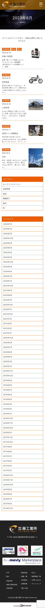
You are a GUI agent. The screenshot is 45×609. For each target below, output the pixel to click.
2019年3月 (7, 404)
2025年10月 (8, 238)
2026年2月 (7, 234)
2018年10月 (8, 428)
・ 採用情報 (23, 584)
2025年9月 (7, 243)
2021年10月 (8, 314)
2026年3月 (7, 229)
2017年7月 (7, 456)
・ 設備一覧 (23, 576)
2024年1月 (7, 281)
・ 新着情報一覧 (35, 576)
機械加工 (6, 198)
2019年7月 (7, 390)
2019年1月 (7, 414)
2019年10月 (8, 376)
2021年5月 (7, 323)
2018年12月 (8, 418)
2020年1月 (7, 366)
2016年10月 (8, 485)
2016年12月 (8, 475)
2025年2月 (7, 257)
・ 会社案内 (23, 580)
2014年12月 (8, 508)
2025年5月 (7, 252)
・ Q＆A (33, 573)
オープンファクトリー (12, 184)
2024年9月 (7, 267)
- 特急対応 (9, 581)
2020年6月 (7, 352)
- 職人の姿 (24, 588)
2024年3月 (7, 276)
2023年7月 (7, 300)
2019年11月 (8, 371)
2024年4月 (7, 271)
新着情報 (6, 189)
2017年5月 (7, 466)
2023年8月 (7, 295)
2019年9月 (7, 380)
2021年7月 (7, 319)
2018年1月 (7, 432)
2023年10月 (8, 286)
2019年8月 (7, 385)
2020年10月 (8, 338)
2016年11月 (8, 480)
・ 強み (6, 576)
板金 (5, 194)
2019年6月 (7, 395)
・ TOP (6, 573)
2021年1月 (7, 333)
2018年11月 (8, 423)
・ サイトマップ (35, 584)
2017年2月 (7, 470)
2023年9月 (7, 290)
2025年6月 (7, 248)
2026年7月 (7, 224)
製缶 (5, 203)
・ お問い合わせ (35, 580)
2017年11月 (8, 437)
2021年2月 (7, 328)
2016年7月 (7, 499)
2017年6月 (7, 461)
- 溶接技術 (9, 588)
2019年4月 (7, 399)
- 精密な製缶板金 (11, 584)
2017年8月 (7, 451)
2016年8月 (7, 494)
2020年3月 (7, 361)
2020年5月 (7, 357)
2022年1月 (7, 309)
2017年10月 (8, 442)
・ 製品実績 (23, 573)
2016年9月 (7, 489)
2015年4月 (7, 504)
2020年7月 (7, 347)
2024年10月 (8, 262)
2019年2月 (7, 409)
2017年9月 (7, 447)
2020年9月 (7, 342)
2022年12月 (8, 305)
